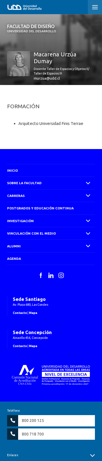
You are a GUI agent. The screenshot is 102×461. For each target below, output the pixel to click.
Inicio (12, 170)
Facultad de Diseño (31, 28)
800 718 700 (33, 434)
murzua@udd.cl (47, 78)
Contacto (20, 313)
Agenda (14, 258)
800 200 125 (33, 420)
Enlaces (12, 455)
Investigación (20, 221)
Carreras (16, 195)
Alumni (14, 246)
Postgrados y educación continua (40, 208)
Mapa (33, 313)
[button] (95, 7)
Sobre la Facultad (24, 183)
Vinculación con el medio (31, 233)
